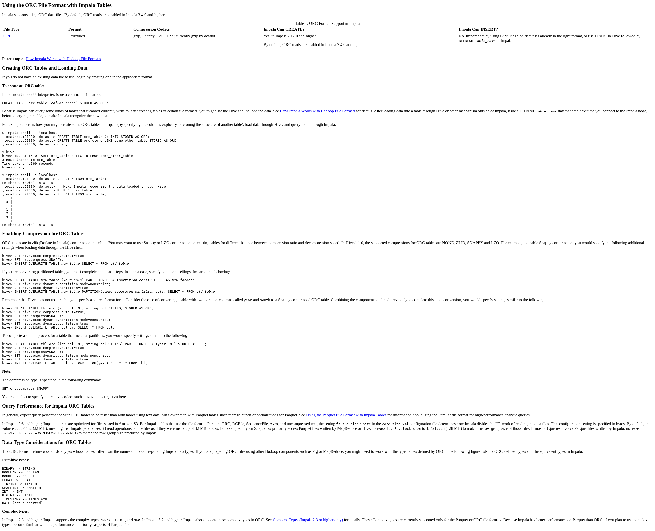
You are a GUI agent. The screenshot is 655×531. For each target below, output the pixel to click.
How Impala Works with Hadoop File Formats (63, 59)
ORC (7, 36)
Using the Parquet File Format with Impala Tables (346, 415)
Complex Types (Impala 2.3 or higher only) (308, 520)
